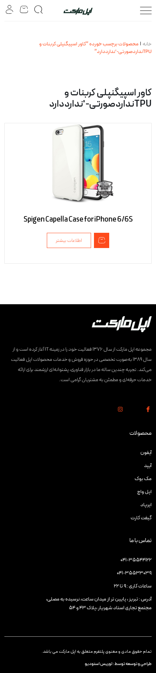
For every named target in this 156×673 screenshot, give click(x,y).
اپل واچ (144, 492)
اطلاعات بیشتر (69, 240)
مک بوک (143, 479)
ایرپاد (146, 505)
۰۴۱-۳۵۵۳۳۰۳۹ (134, 573)
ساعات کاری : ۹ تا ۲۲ (133, 586)
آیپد (148, 466)
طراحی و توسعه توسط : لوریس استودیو (118, 664)
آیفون (146, 453)
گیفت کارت (141, 518)
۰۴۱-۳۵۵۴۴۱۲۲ (136, 560)
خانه (147, 44)
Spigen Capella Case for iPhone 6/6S (78, 219)
